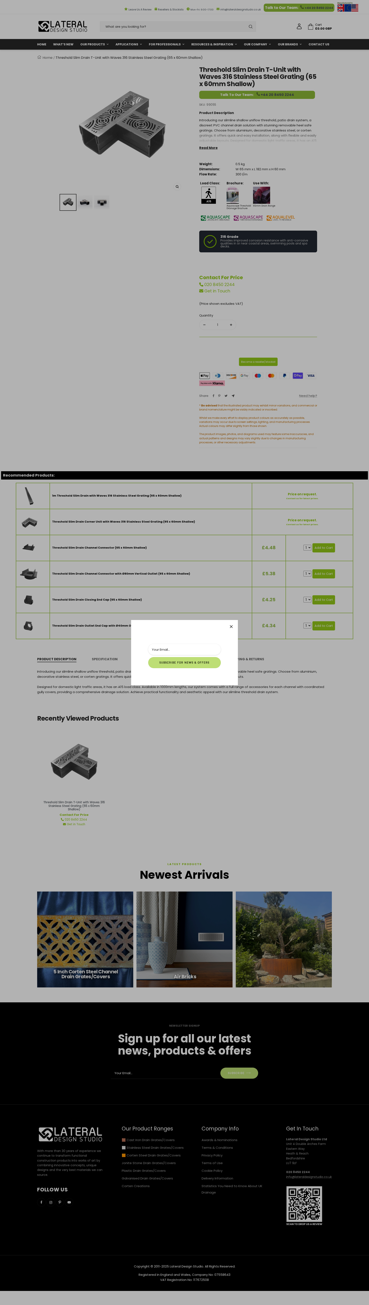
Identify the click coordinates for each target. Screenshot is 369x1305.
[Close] (231, 626)
